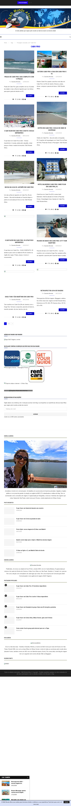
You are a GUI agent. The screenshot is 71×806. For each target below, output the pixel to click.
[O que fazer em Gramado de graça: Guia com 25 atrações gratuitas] (9, 609)
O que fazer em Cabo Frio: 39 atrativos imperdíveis (31, 586)
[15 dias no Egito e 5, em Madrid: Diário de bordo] (9, 553)
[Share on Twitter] (17, 99)
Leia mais (36, 804)
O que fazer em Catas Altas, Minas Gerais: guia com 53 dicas (34, 618)
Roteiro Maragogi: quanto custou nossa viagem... (18, 791)
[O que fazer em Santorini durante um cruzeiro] (9, 510)
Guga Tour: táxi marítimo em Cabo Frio (19, 297)
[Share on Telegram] (23, 99)
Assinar (35, 414)
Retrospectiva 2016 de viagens (52, 290)
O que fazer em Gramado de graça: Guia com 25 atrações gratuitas (36, 607)
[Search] (70, 36)
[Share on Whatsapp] (21, 99)
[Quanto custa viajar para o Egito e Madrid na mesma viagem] (9, 542)
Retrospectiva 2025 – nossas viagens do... (17, 782)
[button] (29, 2)
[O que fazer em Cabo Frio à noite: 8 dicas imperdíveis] (9, 599)
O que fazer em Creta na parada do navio (28, 519)
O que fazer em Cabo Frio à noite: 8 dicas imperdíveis (32, 596)
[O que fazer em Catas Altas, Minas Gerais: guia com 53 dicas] (9, 620)
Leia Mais (29, 95)
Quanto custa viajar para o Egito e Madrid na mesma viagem (34, 540)
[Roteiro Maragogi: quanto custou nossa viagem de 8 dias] (6, 792)
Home (5, 42)
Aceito (66, 802)
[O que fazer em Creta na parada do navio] (9, 521)
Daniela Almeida (16, 81)
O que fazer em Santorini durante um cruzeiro (29, 508)
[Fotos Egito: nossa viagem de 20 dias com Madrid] (9, 531)
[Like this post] (13, 99)
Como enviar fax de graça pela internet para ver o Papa (32, 628)
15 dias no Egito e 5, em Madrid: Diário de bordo (30, 550)
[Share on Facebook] (15, 99)
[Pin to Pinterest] (19, 99)
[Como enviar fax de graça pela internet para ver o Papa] (9, 630)
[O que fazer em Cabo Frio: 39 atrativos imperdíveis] (9, 588)
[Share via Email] (25, 99)
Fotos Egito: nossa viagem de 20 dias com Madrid (30, 529)
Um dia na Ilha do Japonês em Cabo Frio (19, 187)
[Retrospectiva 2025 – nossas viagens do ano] (6, 783)
